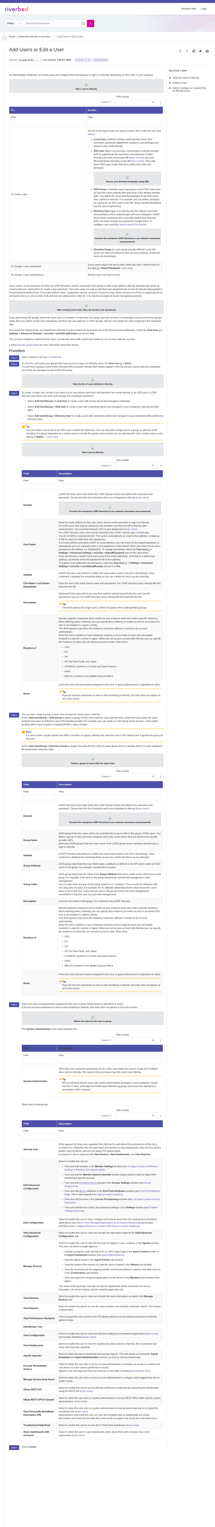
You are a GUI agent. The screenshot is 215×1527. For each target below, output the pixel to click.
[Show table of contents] (4, 38)
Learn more (127, 268)
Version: (13, 60)
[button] (83, 23)
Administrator (101, 60)
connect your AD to (132, 224)
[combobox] (55, 23)
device (82, 1191)
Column (105, 102)
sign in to (52, 357)
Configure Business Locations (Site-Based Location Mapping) (107, 1226)
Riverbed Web (188, 8)
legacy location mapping (109, 1194)
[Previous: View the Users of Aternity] (180, 51)
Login (204, 8)
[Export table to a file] (161, 102)
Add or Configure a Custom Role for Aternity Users (189, 89)
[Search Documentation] (90, 23)
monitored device (88, 1183)
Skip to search (33, 3)
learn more (135, 157)
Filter (13, 117)
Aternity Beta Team (141, 1371)
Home (12, 36)
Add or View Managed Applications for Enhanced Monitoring (108, 1222)
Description (65, 473)
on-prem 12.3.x (83, 60)
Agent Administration (112, 1255)
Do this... (92, 110)
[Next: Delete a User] (187, 51)
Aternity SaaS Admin (28, 345)
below (91, 134)
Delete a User (180, 83)
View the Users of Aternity (186, 78)
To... (13, 110)
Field (26, 473)
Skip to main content (12, 3)
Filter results (122, 96)
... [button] (54, 36)
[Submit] (153, 102)
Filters (10, 23)
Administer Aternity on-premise (34, 36)
